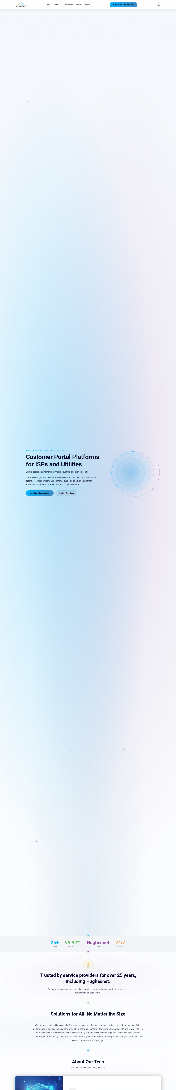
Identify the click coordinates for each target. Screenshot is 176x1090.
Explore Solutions (66, 493)
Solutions (57, 5)
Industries (69, 5)
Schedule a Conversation (123, 5)
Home (48, 5)
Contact (87, 5)
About (78, 5)
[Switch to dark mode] (159, 4)
